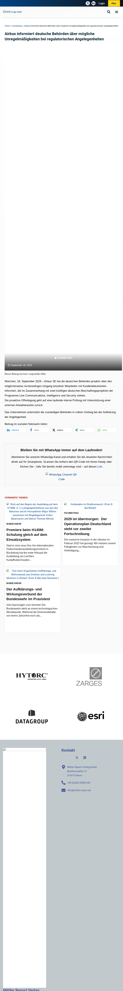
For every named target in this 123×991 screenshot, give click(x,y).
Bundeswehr (13, 524)
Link (99, 466)
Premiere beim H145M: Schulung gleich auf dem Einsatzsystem (26, 535)
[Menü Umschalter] (116, 11)
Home (7, 26)
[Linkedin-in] (93, 3)
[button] (108, 11)
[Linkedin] (84, 757)
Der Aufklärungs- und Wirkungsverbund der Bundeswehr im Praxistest (28, 594)
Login (102, 3)
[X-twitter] (88, 3)
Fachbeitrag (17, 26)
